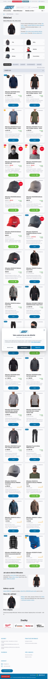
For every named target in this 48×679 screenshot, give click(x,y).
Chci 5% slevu (24, 342)
